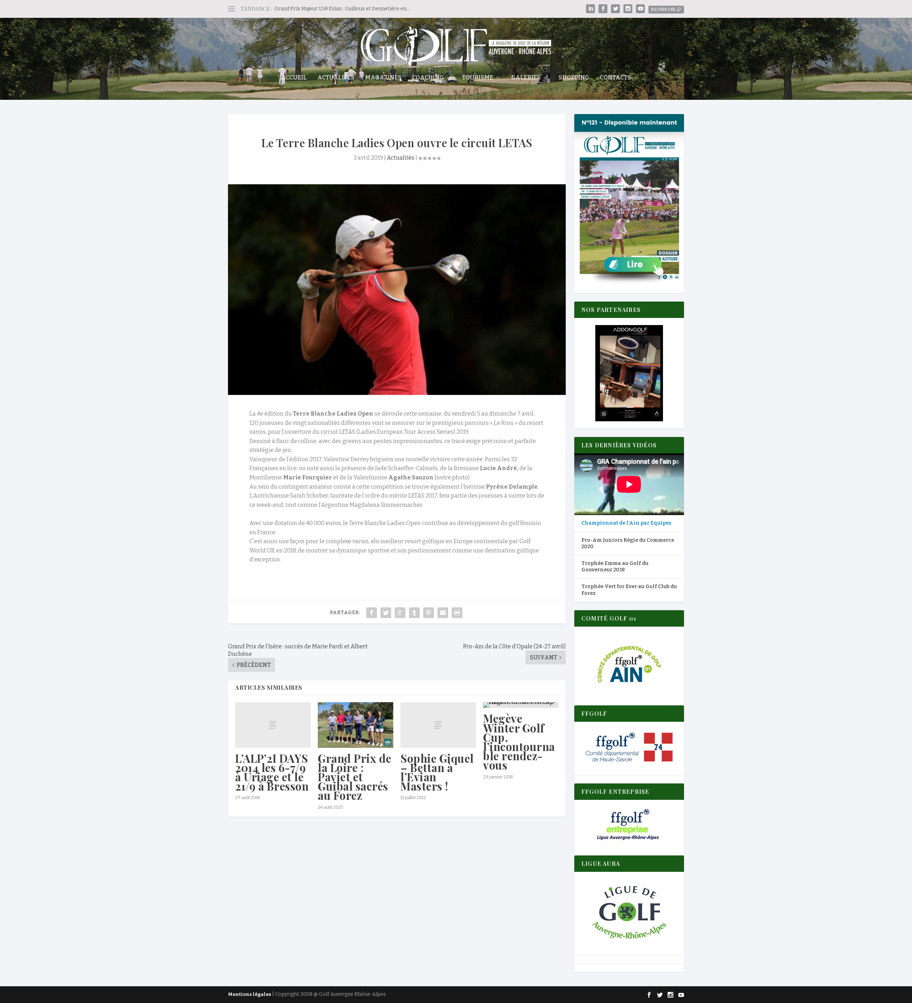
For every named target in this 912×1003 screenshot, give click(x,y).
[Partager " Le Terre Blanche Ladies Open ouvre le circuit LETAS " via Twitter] (386, 613)
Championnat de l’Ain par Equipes (626, 523)
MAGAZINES (383, 78)
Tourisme (477, 78)
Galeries (525, 78)
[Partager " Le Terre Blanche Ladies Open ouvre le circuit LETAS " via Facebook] (371, 613)
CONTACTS (615, 78)
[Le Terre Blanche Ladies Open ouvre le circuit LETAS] (397, 289)
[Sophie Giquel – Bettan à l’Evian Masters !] (438, 724)
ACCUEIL (294, 78)
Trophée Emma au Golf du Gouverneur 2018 (614, 566)
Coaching (428, 78)
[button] (629, 373)
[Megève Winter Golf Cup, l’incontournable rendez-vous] (521, 705)
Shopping (574, 78)
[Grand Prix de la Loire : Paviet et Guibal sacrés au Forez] (355, 724)
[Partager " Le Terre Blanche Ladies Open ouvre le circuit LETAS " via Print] (457, 613)
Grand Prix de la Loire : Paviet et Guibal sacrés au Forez (355, 777)
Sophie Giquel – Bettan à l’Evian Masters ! (437, 772)
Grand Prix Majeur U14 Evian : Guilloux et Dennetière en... (342, 9)
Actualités (335, 78)
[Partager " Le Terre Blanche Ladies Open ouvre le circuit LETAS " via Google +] (400, 613)
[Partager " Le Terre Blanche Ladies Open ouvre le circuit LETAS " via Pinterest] (428, 613)
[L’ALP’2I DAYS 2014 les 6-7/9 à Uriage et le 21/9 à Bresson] (273, 724)
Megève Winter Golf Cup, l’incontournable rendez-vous (519, 741)
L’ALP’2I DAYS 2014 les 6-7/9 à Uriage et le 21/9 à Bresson (272, 772)
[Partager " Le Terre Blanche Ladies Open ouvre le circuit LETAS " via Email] (443, 613)
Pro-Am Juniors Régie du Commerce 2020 (627, 543)
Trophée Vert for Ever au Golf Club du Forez (629, 589)
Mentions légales (249, 994)
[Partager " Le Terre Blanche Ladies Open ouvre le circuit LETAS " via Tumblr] (414, 613)
